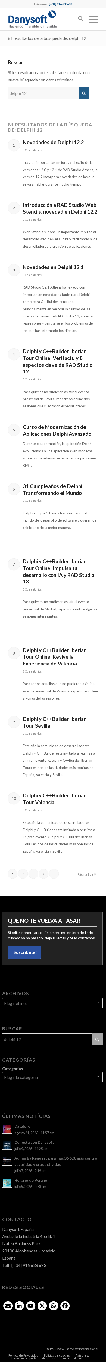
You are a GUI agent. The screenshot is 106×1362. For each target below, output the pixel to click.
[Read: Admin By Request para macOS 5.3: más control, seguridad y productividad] (7, 1161)
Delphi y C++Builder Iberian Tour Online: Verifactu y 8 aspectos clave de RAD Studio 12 (57, 361)
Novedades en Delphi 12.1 (53, 267)
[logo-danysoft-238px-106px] (44, 19)
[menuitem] (78, 19)
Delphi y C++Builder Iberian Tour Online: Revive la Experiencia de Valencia (54, 657)
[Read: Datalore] (7, 1129)
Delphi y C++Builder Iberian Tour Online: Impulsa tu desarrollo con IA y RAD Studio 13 (58, 571)
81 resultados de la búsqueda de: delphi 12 (47, 38)
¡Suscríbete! (24, 952)
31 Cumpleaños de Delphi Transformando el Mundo (52, 489)
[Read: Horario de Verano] (7, 1183)
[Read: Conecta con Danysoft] (7, 1145)
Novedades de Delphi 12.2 (53, 142)
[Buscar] (78, 19)
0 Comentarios (32, 150)
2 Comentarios (32, 500)
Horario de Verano (30, 1180)
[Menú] (90, 19)
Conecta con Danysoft (34, 1142)
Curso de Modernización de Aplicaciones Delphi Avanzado (57, 430)
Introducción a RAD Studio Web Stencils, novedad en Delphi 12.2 (60, 208)
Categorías (12, 1068)
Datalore (22, 1126)
